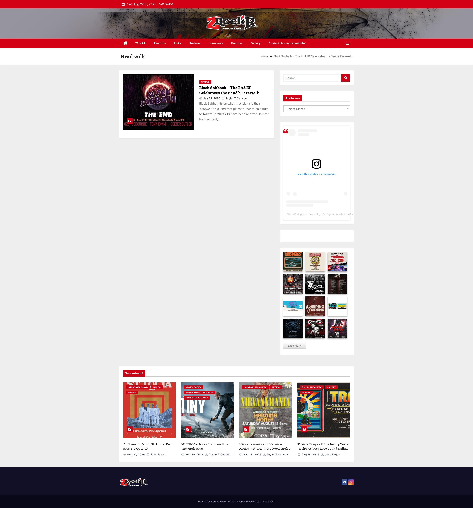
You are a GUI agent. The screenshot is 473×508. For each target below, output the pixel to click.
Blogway (251, 501)
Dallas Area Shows (138, 387)
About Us (160, 43)
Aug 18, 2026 (252, 454)
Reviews (195, 43)
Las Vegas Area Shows (255, 387)
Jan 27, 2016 (212, 98)
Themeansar (267, 501)
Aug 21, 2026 (136, 454)
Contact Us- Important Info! (287, 43)
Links (177, 43)
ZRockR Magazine (297, 214)
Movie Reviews (193, 387)
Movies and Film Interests (199, 392)
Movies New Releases (197, 398)
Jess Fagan (157, 454)
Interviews (216, 43)
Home (264, 56)
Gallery (256, 43)
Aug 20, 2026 (195, 454)
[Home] (125, 43)
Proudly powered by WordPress (216, 501)
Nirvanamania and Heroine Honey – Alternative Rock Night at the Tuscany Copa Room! (264, 448)
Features (237, 43)
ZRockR (140, 43)
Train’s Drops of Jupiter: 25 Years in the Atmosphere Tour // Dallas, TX (322, 448)
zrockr (315, 214)
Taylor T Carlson (236, 98)
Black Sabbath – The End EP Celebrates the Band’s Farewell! (229, 90)
